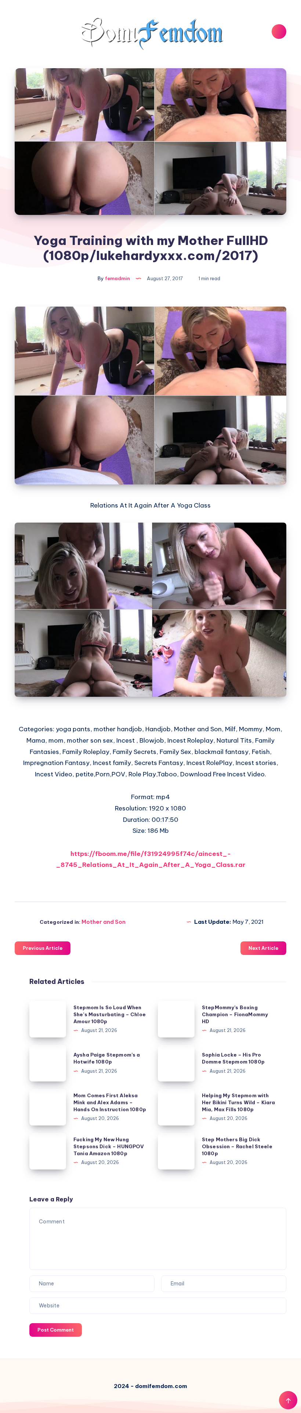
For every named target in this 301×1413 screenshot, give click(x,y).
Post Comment (55, 1330)
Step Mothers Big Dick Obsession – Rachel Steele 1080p (237, 1146)
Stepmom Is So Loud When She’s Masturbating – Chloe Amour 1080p (109, 1014)
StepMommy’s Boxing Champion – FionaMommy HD (235, 1014)
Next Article (263, 948)
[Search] (279, 31)
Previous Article (42, 948)
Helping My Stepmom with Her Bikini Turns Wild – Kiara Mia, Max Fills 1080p (238, 1102)
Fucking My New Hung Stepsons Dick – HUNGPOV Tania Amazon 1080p (108, 1146)
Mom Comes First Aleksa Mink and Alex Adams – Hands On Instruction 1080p (109, 1102)
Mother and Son (103, 921)
